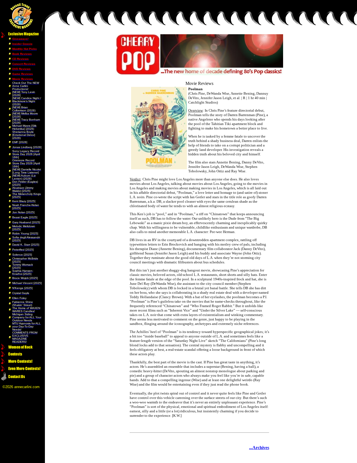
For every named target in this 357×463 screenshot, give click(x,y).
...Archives (259, 447)
